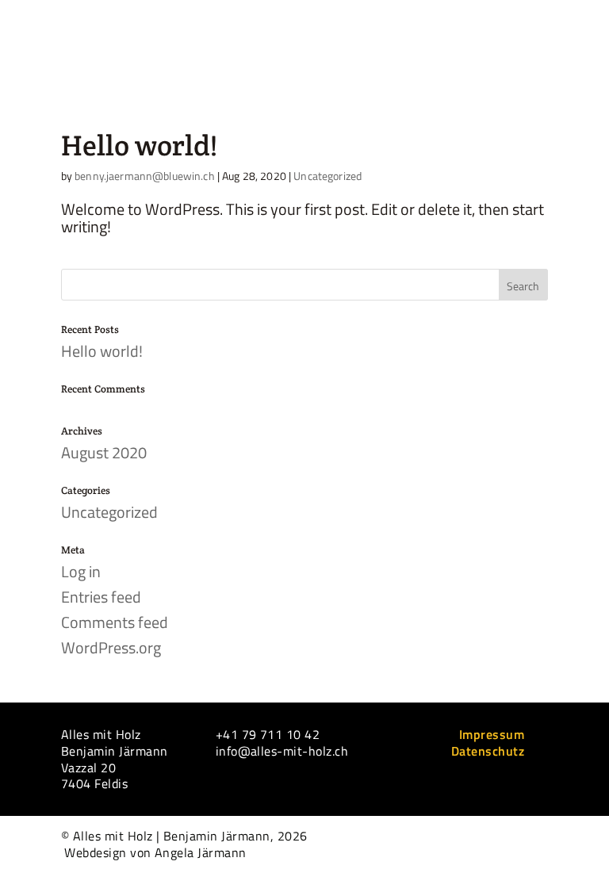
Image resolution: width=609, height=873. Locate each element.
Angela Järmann (201, 852)
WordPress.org (111, 647)
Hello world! (139, 145)
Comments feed (114, 622)
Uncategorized (327, 175)
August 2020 (104, 452)
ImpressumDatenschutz (487, 742)
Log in (81, 571)
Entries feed (101, 596)
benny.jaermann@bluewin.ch (145, 175)
